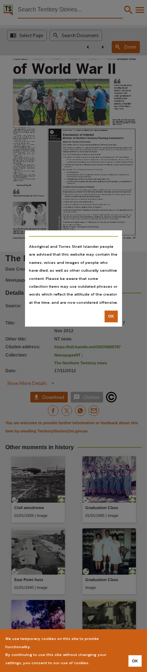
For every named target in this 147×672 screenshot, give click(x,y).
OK (111, 316)
